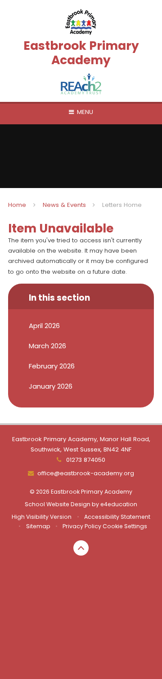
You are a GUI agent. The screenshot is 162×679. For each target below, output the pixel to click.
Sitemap (38, 526)
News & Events (64, 205)
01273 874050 (84, 460)
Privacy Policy (82, 526)
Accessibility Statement (117, 517)
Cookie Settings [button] (125, 526)
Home (17, 205)
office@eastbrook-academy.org (85, 473)
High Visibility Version (42, 517)
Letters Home (122, 205)
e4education (118, 504)
